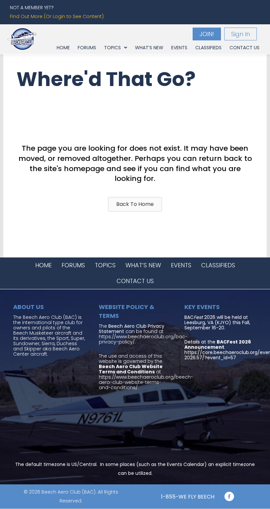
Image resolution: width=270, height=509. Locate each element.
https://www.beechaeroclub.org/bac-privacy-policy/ (143, 339)
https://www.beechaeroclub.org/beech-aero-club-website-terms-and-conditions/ (146, 382)
